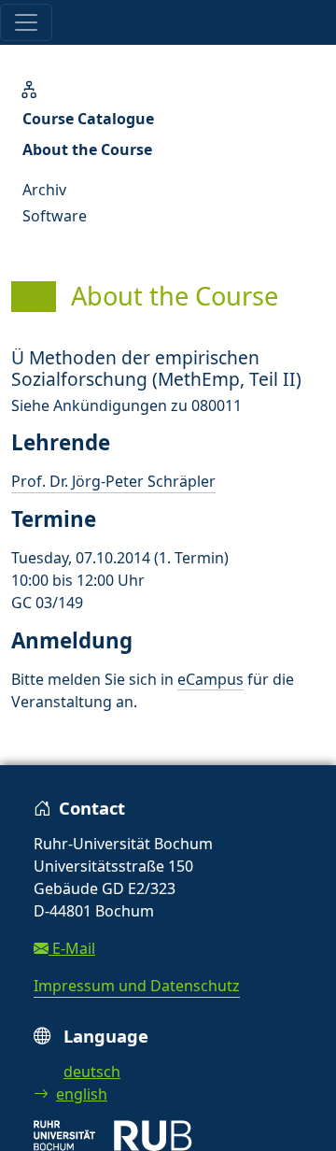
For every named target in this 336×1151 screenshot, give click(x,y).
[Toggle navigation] (26, 22)
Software (54, 216)
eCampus (210, 679)
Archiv (44, 189)
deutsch (91, 1071)
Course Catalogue (88, 118)
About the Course (87, 149)
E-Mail (72, 948)
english (81, 1094)
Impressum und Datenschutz (137, 985)
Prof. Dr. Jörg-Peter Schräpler (113, 481)
